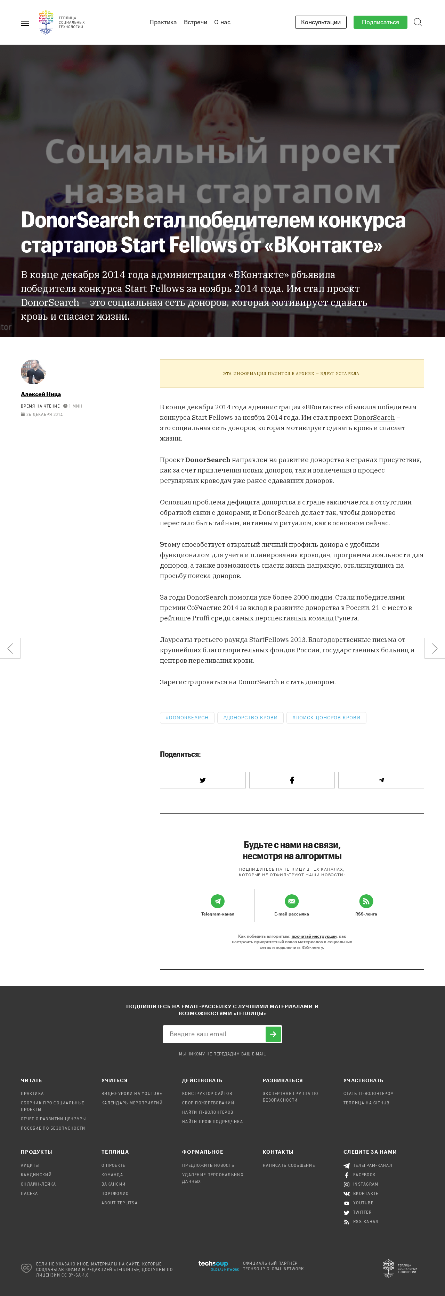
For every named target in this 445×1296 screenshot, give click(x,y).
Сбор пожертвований (208, 1103)
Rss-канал (366, 1222)
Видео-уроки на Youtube (132, 1094)
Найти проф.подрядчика (212, 1122)
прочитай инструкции (314, 936)
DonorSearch (258, 682)
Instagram (366, 1184)
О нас (222, 22)
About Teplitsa (120, 1203)
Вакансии (114, 1184)
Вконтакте (366, 1194)
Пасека (29, 1194)
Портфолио (115, 1194)
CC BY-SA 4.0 (75, 1275)
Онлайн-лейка (38, 1184)
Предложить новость (208, 1166)
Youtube (363, 1203)
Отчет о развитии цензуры (53, 1119)
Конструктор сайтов (207, 1094)
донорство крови (252, 718)
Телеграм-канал (373, 1166)
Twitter (362, 1213)
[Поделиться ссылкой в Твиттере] (203, 780)
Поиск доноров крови (328, 718)
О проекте (114, 1166)
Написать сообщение (289, 1166)
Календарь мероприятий (132, 1103)
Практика (163, 22)
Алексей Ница (41, 394)
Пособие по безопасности (53, 1129)
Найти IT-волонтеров (207, 1113)
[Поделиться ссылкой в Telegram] (381, 780)
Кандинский (36, 1175)
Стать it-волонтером (368, 1094)
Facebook (364, 1175)
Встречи (195, 22)
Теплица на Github (366, 1103)
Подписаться (380, 22)
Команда (112, 1175)
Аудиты (30, 1166)
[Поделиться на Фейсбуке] (292, 780)
